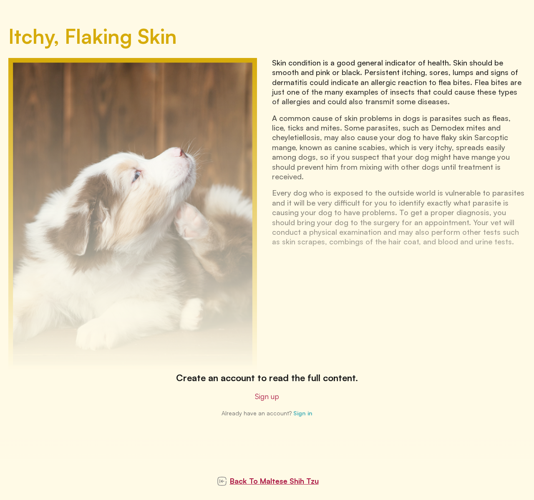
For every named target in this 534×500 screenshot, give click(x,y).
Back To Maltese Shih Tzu (274, 480)
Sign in (302, 413)
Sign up (267, 396)
